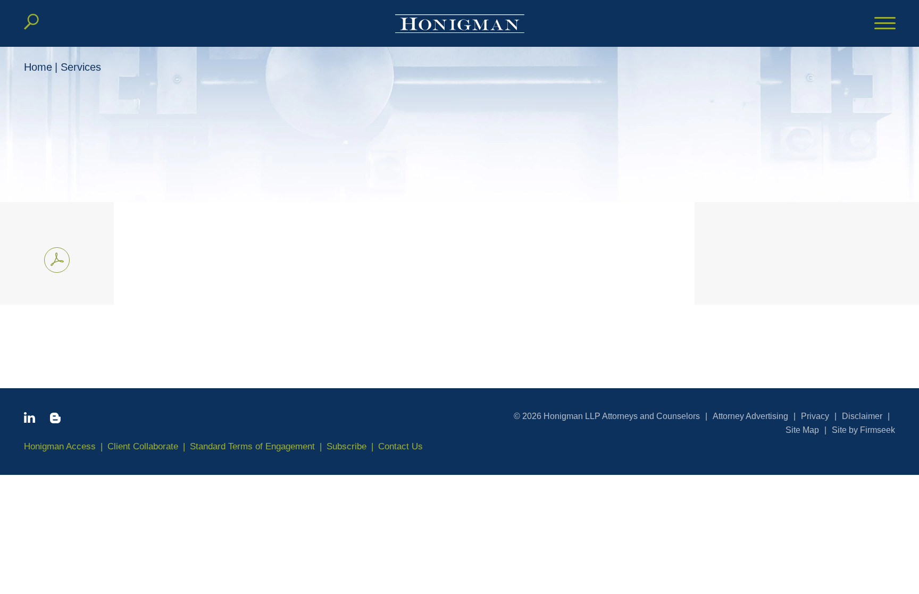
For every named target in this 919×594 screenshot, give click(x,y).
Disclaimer (862, 416)
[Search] (31, 22)
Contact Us (400, 446)
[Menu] (885, 24)
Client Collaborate (142, 446)
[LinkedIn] (29, 419)
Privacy (815, 416)
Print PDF (57, 260)
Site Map (802, 429)
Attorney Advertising (750, 416)
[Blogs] (55, 420)
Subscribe (346, 446)
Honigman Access (60, 446)
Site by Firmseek (863, 429)
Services (81, 67)
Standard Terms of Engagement (252, 446)
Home (38, 67)
